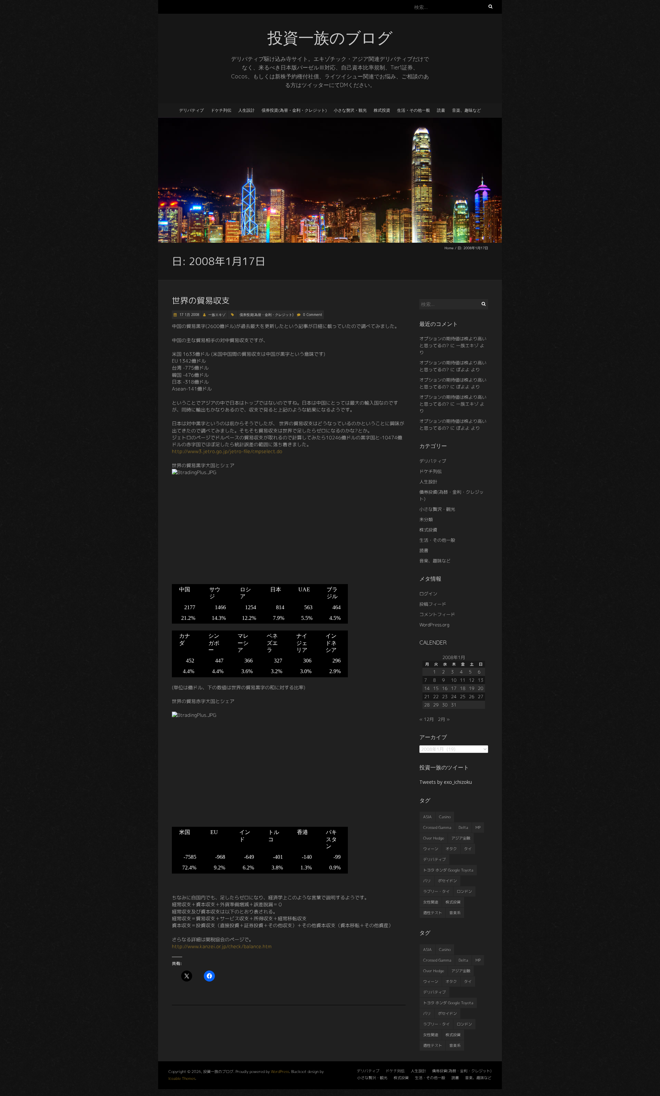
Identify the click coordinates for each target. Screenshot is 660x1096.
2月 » (444, 719)
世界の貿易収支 (201, 300)
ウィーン (430, 849)
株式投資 (382, 110)
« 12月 (426, 719)
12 (471, 680)
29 (436, 705)
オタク (451, 849)
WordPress (280, 1071)
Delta (463, 827)
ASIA (427, 817)
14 (427, 688)
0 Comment (312, 314)
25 (462, 696)
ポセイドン (447, 881)
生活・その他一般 (413, 110)
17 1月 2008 (188, 314)
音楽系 (455, 913)
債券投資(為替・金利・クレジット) (294, 110)
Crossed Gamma (437, 827)
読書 (441, 110)
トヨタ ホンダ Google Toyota (448, 870)
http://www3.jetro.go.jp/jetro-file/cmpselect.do (227, 451)
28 (427, 705)
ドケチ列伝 (221, 110)
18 (462, 688)
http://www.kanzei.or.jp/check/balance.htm (222, 946)
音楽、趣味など (466, 110)
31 (453, 705)
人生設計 (246, 110)
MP (478, 827)
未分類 (426, 519)
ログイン (428, 594)
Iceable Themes (181, 1078)
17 (453, 688)
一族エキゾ (217, 314)
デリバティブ (191, 110)
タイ (468, 849)
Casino (445, 817)
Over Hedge (433, 838)
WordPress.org (434, 625)
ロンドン (464, 891)
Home (449, 247)
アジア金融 (460, 838)
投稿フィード (432, 604)
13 (480, 680)
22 (436, 696)
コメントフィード (437, 614)
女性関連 (430, 902)
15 (436, 688)
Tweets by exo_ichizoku (445, 782)
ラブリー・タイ (436, 891)
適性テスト (432, 913)
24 (453, 696)
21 (427, 696)
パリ (427, 881)
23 (445, 696)
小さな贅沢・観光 (350, 110)
